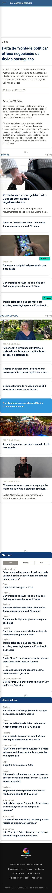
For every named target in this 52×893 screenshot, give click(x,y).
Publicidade (13, 869)
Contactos (39, 869)
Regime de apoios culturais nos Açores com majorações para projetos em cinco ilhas (25, 372)
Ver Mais (48, 155)
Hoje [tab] (10, 563)
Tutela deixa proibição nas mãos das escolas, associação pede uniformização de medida (25, 305)
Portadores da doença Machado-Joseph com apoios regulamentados (25, 199)
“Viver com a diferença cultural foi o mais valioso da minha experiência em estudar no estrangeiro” (24, 351)
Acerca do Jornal (17, 864)
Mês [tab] (41, 563)
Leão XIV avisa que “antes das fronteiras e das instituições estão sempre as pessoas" (26, 806)
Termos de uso (33, 873)
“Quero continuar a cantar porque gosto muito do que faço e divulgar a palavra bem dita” (25, 488)
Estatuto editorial (34, 864)
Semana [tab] (26, 563)
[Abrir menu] (4, 3)
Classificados (26, 869)
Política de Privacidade (19, 878)
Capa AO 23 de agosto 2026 (18, 587)
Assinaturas (37, 878)
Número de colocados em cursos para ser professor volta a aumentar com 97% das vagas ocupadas (26, 777)
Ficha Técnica (18, 873)
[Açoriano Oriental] (26, 858)
